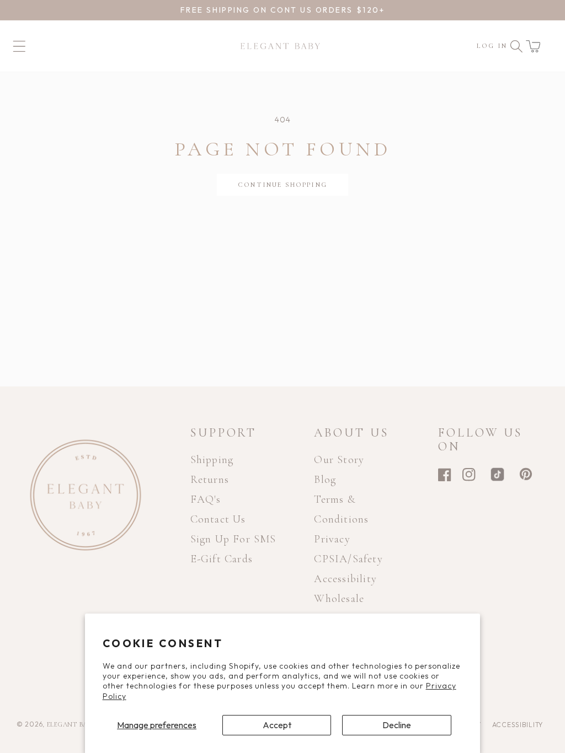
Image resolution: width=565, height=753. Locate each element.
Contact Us (218, 519)
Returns (209, 479)
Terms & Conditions (341, 509)
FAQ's (205, 499)
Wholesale (339, 598)
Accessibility (345, 578)
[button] (533, 46)
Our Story (339, 459)
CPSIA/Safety (348, 559)
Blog (325, 479)
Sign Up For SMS (233, 539)
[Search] (516, 46)
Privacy (332, 539)
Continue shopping (282, 185)
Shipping (212, 459)
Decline (396, 724)
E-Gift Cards (221, 559)
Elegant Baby (72, 724)
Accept (277, 724)
